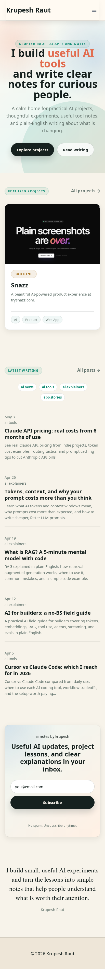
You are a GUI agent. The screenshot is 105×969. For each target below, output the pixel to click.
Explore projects (32, 149)
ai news (27, 387)
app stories (53, 397)
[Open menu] (94, 10)
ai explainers (73, 387)
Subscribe (52, 802)
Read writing (75, 149)
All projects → (85, 191)
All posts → (88, 370)
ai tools (48, 387)
